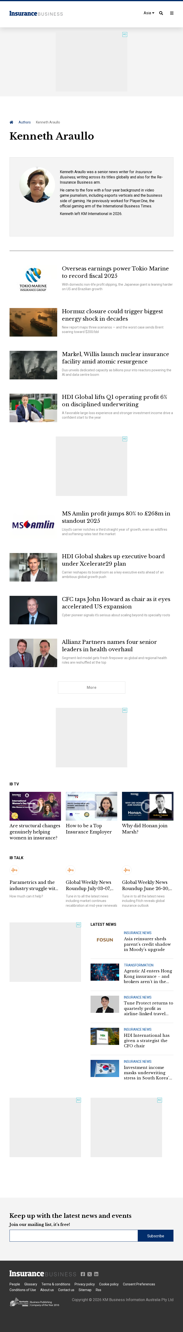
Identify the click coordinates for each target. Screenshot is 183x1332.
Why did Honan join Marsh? (145, 828)
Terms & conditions (55, 1284)
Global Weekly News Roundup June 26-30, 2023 (145, 885)
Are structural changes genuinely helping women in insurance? (35, 831)
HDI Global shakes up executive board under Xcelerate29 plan (113, 560)
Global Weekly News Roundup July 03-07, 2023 (88, 885)
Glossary (30, 1284)
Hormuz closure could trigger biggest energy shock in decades (112, 315)
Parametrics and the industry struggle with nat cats (34, 885)
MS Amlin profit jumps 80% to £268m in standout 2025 (116, 517)
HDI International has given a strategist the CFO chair (147, 1040)
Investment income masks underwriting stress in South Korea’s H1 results (147, 1073)
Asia (148, 13)
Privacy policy (85, 1284)
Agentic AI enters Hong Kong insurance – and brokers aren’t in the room (148, 976)
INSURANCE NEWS (138, 933)
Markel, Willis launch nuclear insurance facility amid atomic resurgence (115, 358)
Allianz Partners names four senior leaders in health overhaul (109, 646)
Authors (25, 122)
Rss (98, 1290)
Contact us (66, 1290)
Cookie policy (109, 1284)
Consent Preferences (139, 1284)
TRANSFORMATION (138, 965)
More (92, 687)
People (15, 1284)
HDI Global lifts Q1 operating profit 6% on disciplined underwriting (114, 401)
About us (47, 1290)
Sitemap (85, 1290)
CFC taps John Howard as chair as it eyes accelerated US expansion (116, 603)
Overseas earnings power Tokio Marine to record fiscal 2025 (115, 272)
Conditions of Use (23, 1290)
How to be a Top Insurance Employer (89, 828)
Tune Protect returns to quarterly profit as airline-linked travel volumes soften (148, 1008)
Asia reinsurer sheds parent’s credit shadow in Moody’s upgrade (147, 944)
